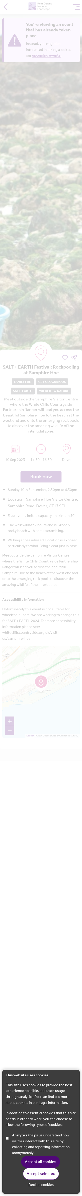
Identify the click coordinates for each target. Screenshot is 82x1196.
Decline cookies (41, 1185)
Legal (43, 1102)
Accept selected (41, 1174)
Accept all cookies (40, 1162)
